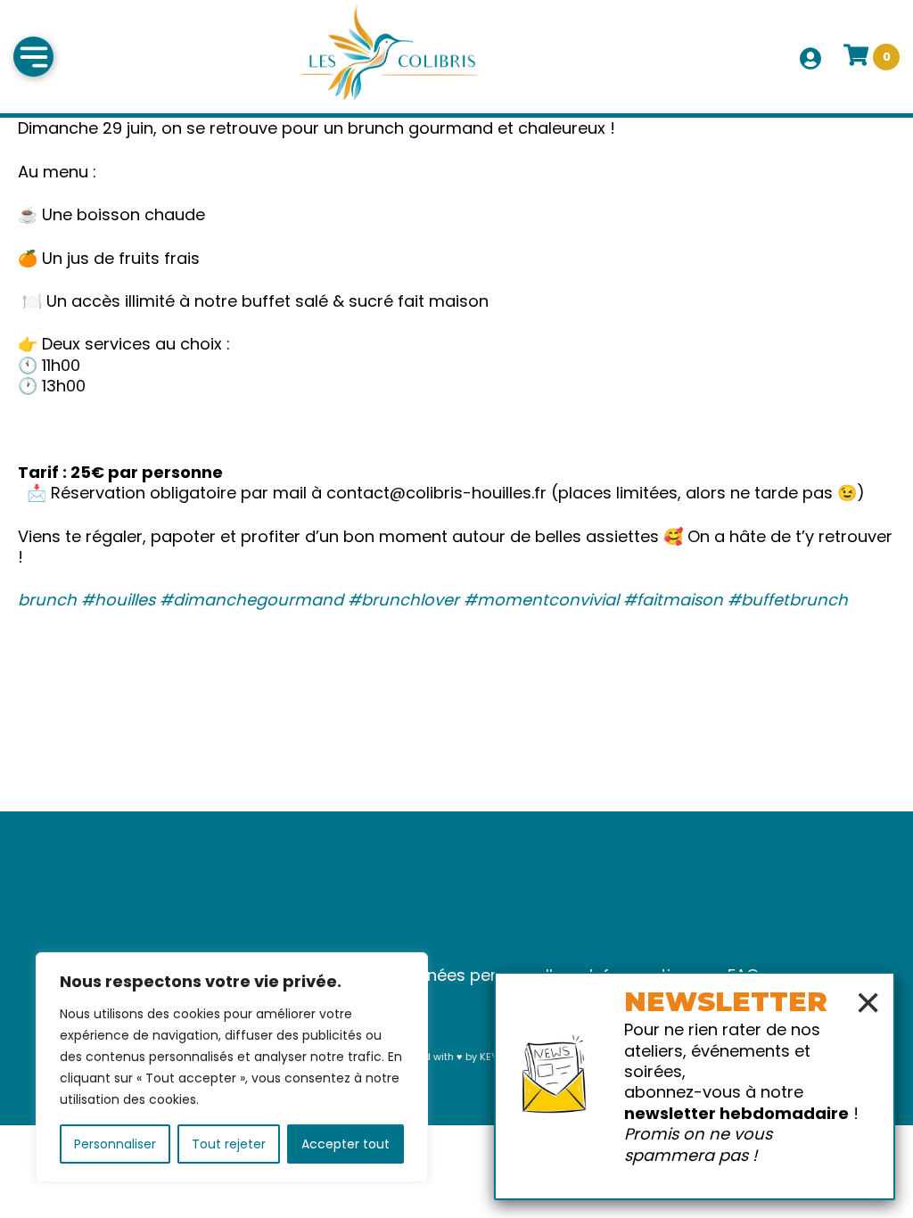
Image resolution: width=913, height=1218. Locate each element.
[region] (232, 1067)
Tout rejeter (229, 1144)
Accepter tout (345, 1144)
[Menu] (33, 57)
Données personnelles (484, 975)
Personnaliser (115, 1144)
